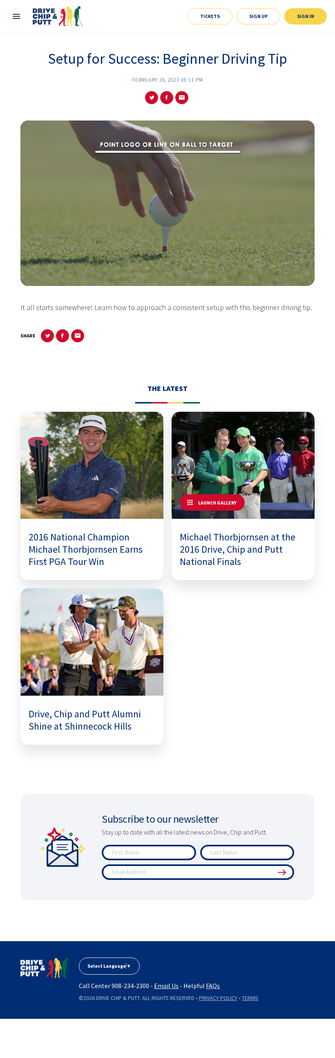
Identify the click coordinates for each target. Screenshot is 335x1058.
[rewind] (147, 273)
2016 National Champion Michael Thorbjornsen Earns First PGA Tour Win (86, 549)
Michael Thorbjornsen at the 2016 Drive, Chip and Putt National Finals (237, 549)
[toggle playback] (167, 274)
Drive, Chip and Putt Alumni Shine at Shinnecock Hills (85, 720)
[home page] (45, 968)
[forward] (187, 273)
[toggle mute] (286, 274)
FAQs (213, 986)
